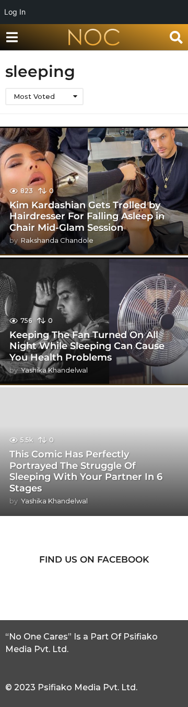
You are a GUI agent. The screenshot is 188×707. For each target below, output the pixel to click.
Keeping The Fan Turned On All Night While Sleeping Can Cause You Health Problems (86, 346)
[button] (11, 37)
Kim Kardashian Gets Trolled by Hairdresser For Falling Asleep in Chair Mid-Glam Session (86, 216)
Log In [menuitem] (15, 11)
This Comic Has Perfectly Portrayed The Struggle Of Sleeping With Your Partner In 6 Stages (85, 471)
